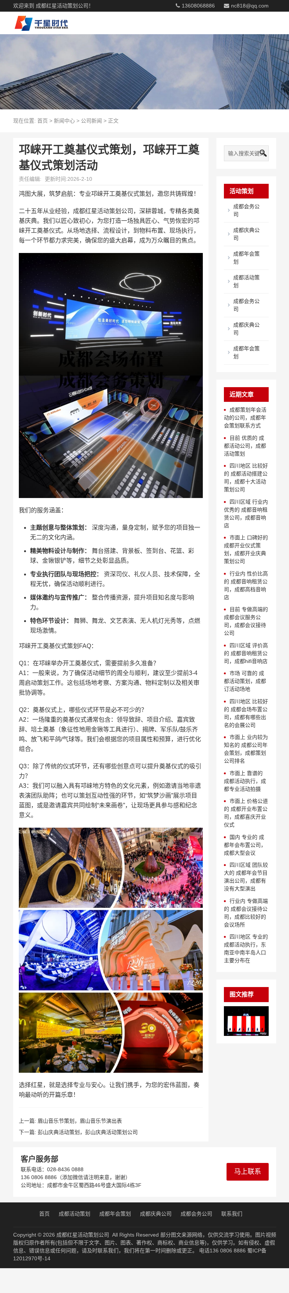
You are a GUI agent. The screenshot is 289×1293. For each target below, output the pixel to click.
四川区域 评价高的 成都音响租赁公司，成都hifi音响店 (246, 653)
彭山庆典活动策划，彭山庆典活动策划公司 (88, 1132)
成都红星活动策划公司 (82, 1235)
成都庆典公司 (156, 1214)
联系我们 (231, 1214)
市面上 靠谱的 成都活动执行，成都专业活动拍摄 (245, 781)
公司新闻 (91, 121)
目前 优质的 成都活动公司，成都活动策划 (245, 446)
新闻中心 (64, 121)
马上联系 (247, 1171)
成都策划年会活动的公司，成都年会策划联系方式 (245, 417)
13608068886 (198, 6)
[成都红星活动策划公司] (38, 23)
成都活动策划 (74, 1214)
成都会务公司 (196, 1214)
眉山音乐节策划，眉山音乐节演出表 (80, 1121)
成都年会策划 (115, 1214)
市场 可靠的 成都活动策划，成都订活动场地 (245, 681)
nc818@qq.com (250, 6)
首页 (42, 121)
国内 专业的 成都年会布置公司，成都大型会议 (245, 845)
